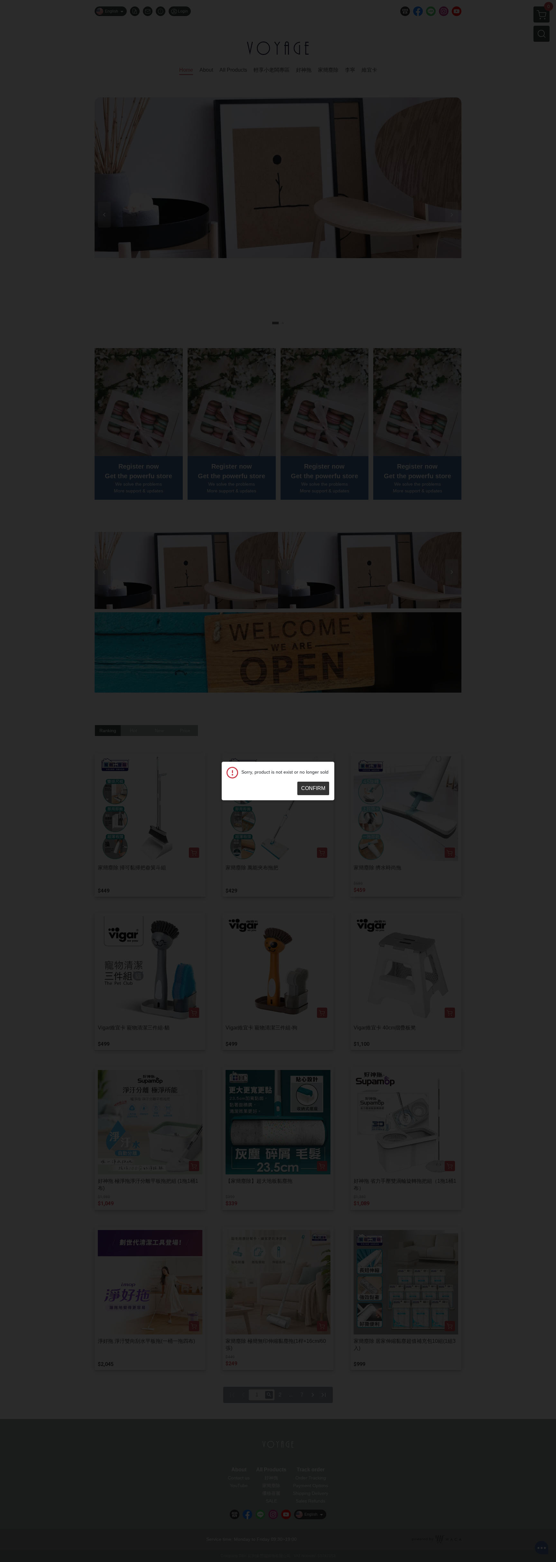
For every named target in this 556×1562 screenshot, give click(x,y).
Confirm (313, 788)
